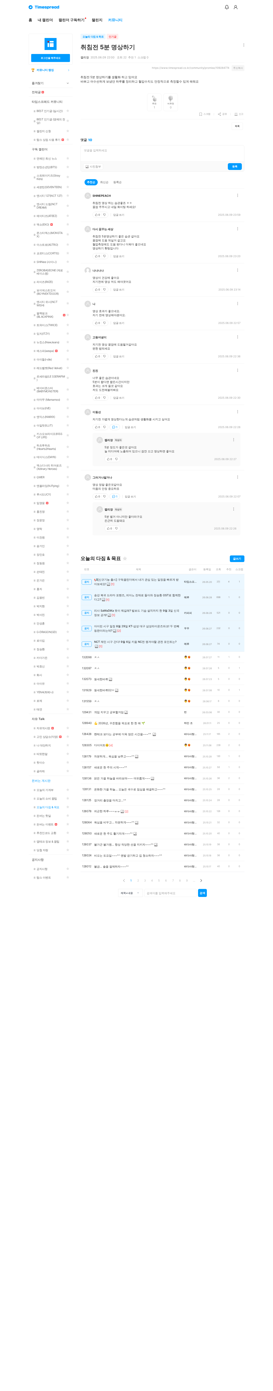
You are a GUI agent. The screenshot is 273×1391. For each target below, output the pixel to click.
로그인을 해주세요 (51, 57)
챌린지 (97, 20)
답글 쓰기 (118, 214)
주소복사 (238, 67)
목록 (237, 126)
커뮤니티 (115, 20)
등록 (234, 166)
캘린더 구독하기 (72, 20)
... (194, 880)
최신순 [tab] (104, 182)
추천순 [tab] (91, 182)
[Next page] (200, 880)
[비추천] (105, 215)
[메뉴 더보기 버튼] (242, 45)
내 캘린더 (45, 20)
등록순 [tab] (117, 182)
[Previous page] (124, 880)
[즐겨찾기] (125, 558)
